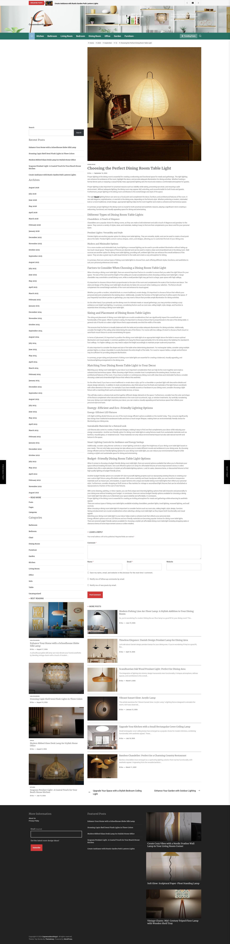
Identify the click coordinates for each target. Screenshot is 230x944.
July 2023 (32, 405)
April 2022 (33, 474)
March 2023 (33, 430)
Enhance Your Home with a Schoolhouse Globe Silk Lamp (52, 147)
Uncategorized (35, 593)
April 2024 (33, 362)
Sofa (30, 581)
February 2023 (35, 437)
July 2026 (32, 194)
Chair (31, 537)
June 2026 (33, 200)
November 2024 (35, 318)
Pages (31, 507)
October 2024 (34, 324)
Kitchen (40, 36)
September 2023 (35, 393)
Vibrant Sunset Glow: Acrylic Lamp (137, 697)
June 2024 (33, 349)
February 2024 (35, 374)
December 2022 (35, 449)
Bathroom (52, 36)
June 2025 (33, 275)
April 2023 (33, 424)
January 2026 (34, 231)
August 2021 (34, 493)
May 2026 (33, 206)
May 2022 (33, 468)
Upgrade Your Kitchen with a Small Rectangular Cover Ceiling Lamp (154, 726)
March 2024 (33, 368)
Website (170, 562)
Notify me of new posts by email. (103, 585)
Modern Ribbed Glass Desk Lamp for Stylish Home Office (52, 160)
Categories (33, 512)
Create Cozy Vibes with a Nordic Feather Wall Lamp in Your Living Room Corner (170, 845)
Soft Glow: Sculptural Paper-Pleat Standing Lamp (173, 883)
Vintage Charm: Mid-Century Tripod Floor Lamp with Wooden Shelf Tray (172, 922)
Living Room (67, 36)
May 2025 (33, 281)
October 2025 (34, 250)
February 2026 (35, 225)
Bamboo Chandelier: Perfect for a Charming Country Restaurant (152, 755)
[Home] (32, 36)
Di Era (89, 173)
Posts (31, 502)
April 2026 (33, 212)
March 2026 (33, 219)
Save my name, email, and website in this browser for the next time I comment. (121, 573)
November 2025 (35, 244)
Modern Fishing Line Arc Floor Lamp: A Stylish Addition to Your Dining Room (156, 612)
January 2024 (34, 381)
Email (130, 562)
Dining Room (95, 36)
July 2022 (32, 461)
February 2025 (35, 300)
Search (31, 127)
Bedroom (80, 36)
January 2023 (34, 443)
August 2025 (34, 262)
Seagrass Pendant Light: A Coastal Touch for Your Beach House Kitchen (55, 167)
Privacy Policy (34, 821)
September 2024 (35, 331)
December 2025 (35, 237)
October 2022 (34, 455)
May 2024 (33, 356)
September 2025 (35, 256)
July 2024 (32, 343)
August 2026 (34, 188)
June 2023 (33, 412)
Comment (92, 543)
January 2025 (34, 306)
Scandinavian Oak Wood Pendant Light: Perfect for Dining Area (152, 669)
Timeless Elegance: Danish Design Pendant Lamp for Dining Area (153, 640)
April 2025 (33, 287)
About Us (32, 818)
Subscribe (36, 848)
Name (90, 562)
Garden (117, 36)
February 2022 (35, 480)
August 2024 (34, 337)
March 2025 (33, 293)
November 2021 (35, 486)
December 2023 (35, 387)
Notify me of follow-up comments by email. (107, 579)
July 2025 (32, 268)
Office (107, 36)
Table (31, 587)
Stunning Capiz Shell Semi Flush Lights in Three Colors (184, 15)
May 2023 (33, 418)
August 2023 (34, 399)
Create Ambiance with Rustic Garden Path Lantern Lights (52, 175)
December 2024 (35, 312)
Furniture (129, 36)
